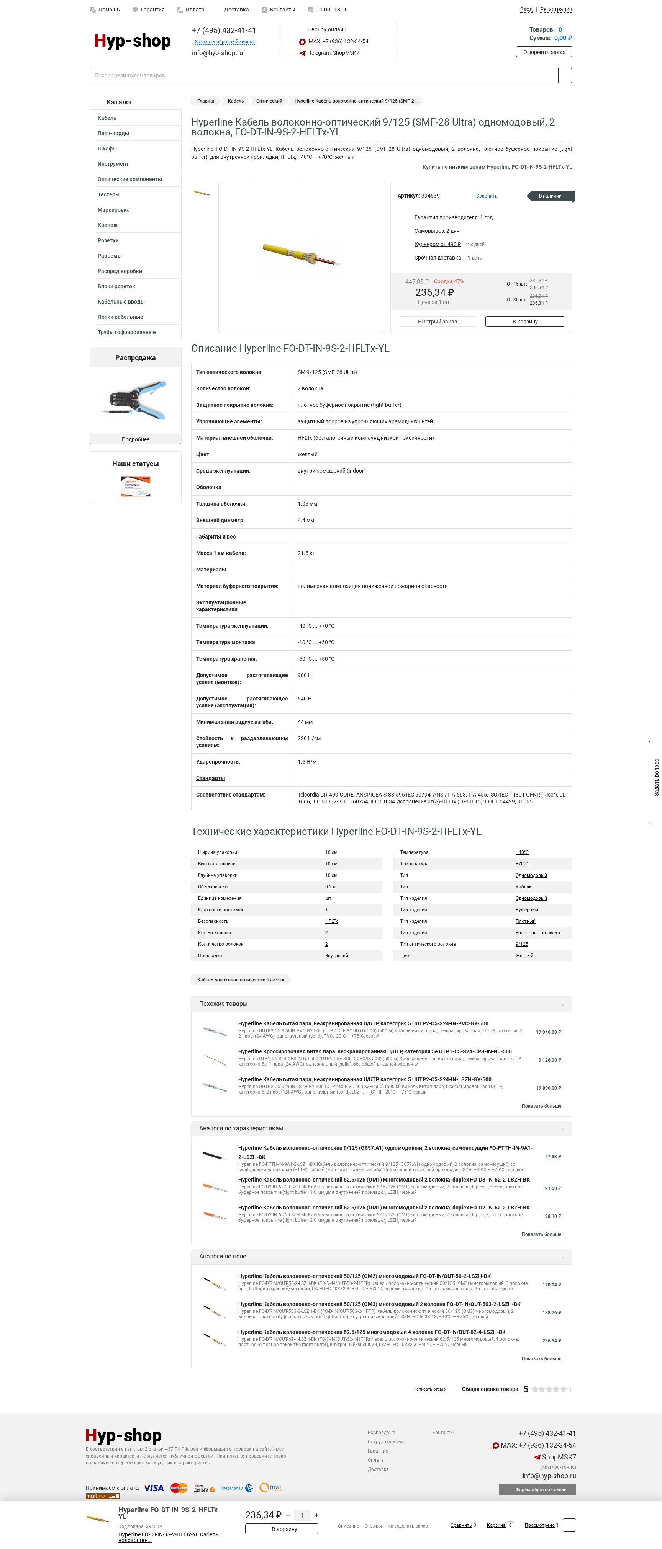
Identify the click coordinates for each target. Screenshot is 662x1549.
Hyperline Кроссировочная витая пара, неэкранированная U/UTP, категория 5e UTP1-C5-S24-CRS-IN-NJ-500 (375, 1051)
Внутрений (336, 955)
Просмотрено (540, 1525)
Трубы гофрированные (127, 332)
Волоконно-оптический (541, 932)
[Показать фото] (202, 193)
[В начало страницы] (569, 1525)
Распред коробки (120, 271)
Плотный (526, 921)
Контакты (282, 10)
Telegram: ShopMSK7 (333, 53)
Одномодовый (531, 875)
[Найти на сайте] (565, 75)
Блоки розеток (116, 286)
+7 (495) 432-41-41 (223, 30)
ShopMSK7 (558, 1457)
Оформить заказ (544, 52)
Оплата (195, 10)
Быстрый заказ (437, 321)
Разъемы (110, 256)
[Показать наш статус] (136, 486)
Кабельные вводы (121, 302)
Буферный (527, 909)
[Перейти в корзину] (521, 34)
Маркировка (114, 210)
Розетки (108, 240)
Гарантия (153, 10)
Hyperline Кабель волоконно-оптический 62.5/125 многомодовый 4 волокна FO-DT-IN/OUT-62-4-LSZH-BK (372, 1332)
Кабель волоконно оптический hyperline (241, 980)
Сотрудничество (386, 1442)
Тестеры (109, 194)
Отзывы (373, 1526)
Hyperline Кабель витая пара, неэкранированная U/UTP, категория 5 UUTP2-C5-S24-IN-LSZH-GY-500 (365, 1079)
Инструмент (113, 164)
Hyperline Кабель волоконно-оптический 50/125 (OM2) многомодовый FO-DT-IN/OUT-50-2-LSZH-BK (364, 1276)
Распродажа (381, 1432)
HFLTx (331, 921)
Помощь (109, 10)
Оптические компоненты (130, 179)
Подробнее (135, 439)
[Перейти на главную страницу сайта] (133, 41)
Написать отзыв (429, 1389)
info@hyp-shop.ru (548, 1476)
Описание (348, 1526)
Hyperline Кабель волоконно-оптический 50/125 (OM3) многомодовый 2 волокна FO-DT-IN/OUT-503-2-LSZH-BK (379, 1304)
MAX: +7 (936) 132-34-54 (338, 41)
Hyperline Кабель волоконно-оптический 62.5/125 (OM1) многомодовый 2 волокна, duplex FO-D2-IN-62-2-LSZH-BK (384, 1208)
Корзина (496, 1525)
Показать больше (541, 1106)
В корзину (525, 321)
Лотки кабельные (120, 317)
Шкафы (107, 148)
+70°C (522, 864)
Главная (206, 101)
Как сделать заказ (408, 1526)
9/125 (522, 944)
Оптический (269, 101)
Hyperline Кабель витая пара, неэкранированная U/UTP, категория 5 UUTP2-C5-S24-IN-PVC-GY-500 (363, 1023)
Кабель (107, 118)
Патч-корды (113, 133)
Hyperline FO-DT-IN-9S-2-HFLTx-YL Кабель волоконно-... (168, 1537)
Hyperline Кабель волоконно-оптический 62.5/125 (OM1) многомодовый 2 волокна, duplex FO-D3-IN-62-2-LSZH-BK (384, 1180)
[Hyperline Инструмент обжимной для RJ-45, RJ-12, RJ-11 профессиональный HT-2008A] (134, 400)
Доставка (236, 10)
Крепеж (108, 225)
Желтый (524, 955)
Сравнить (461, 1525)
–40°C (522, 852)
